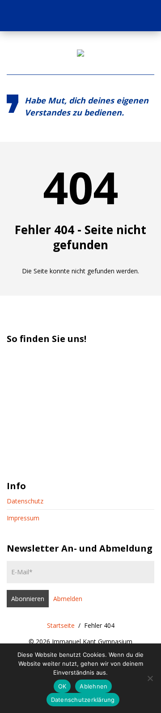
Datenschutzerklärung (83, 699)
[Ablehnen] (149, 678)
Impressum (23, 518)
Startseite (61, 625)
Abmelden (67, 598)
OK (62, 686)
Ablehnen (93, 686)
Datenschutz (25, 501)
